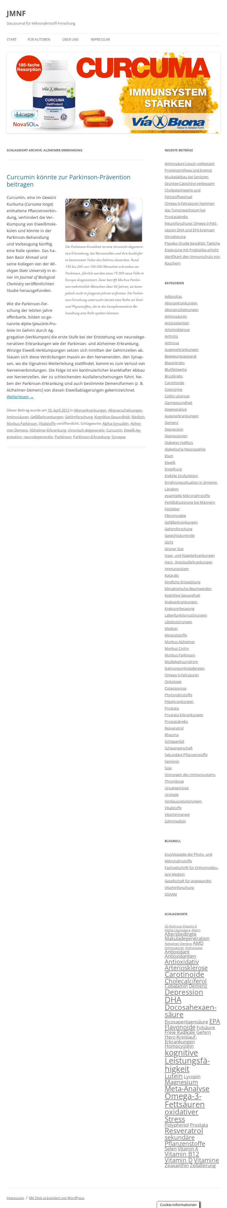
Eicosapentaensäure (186, 1021)
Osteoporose (175, 688)
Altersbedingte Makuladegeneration (187, 936)
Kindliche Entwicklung (182, 582)
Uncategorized (177, 787)
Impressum (100, 39)
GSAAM (171, 894)
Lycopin (192, 1076)
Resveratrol (174, 728)
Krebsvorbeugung (179, 608)
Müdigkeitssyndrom (181, 661)
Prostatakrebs (176, 721)
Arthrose (172, 342)
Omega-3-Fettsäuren (182, 674)
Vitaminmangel (177, 814)
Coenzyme (173, 389)
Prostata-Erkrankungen (184, 714)
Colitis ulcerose (177, 396)
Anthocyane (193, 948)
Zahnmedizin (175, 821)
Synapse (118, 436)
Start (12, 39)
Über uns (70, 39)
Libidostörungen (178, 621)
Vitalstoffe (47, 423)
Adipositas (173, 296)
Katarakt (172, 575)
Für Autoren (39, 39)
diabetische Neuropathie (185, 449)
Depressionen (176, 435)
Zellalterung (203, 1165)
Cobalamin (176, 986)
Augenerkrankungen (181, 349)
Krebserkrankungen (181, 601)
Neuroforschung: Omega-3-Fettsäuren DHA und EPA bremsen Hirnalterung (191, 230)
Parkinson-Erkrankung (91, 436)
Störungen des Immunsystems (190, 774)
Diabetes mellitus (179, 442)
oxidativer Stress (181, 1115)
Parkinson (63, 436)
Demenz (171, 422)
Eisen (169, 455)
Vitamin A (188, 1148)
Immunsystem (177, 568)
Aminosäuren (18, 416)
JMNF (16, 13)
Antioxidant (177, 951)
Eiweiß (170, 462)
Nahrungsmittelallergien (185, 668)
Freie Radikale (180, 1032)
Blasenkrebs (175, 362)
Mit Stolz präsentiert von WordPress (56, 1198)
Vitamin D (179, 1160)
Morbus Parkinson (22, 423)
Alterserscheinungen (125, 410)
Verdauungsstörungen (183, 801)
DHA (173, 999)
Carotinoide (174, 382)
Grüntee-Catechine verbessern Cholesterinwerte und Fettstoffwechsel (190, 190)
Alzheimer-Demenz (178, 944)
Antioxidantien (177, 322)
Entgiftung (173, 469)
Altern (196, 930)
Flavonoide (180, 1027)
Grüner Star (174, 548)
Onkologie (173, 681)
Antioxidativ (182, 962)
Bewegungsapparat (181, 356)
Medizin (138, 416)
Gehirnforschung (79, 416)
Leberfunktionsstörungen (186, 615)
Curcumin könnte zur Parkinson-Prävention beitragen (69, 180)
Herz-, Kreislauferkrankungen (189, 562)
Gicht (169, 542)
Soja (168, 767)
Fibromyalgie (175, 515)
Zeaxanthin (177, 1165)
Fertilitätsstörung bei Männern (190, 502)
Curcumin (114, 430)
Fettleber (172, 508)
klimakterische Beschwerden (188, 588)
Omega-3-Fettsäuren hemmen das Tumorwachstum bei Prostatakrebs (190, 210)
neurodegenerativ (38, 436)
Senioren (172, 761)
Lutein (174, 1076)
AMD (198, 943)
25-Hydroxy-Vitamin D (181, 926)
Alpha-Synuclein (115, 423)
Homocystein (179, 1046)
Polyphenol (177, 1125)
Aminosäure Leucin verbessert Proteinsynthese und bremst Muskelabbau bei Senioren (190, 170)
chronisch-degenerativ (86, 430)
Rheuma (172, 734)
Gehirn (203, 1032)
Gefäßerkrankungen (46, 416)
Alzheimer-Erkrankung (48, 430)
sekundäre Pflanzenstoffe (185, 1140)
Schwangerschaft (179, 748)
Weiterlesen (20, 396)
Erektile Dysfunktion (181, 475)
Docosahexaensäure (190, 1010)
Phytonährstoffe (178, 694)
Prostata (172, 708)
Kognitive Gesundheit (112, 416)
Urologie (172, 794)
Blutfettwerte (176, 369)
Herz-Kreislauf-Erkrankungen (181, 1039)
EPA (214, 1021)
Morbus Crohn (177, 648)
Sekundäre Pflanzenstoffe (186, 754)
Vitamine (206, 1160)
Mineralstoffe (176, 635)
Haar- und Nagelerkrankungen (190, 555)
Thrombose (174, 781)
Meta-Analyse (187, 1088)
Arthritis (171, 336)
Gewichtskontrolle (180, 535)
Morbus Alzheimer (180, 641)
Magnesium (181, 1082)
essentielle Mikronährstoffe (187, 495)
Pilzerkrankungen (179, 701)
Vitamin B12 (182, 1154)
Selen (171, 1148)
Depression (174, 429)
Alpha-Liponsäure (177, 930)
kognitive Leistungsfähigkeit (187, 1060)
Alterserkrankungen (90, 410)
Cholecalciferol (186, 981)
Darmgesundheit (178, 402)
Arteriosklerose (177, 329)
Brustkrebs (174, 376)
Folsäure (206, 1027)
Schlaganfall (174, 741)
